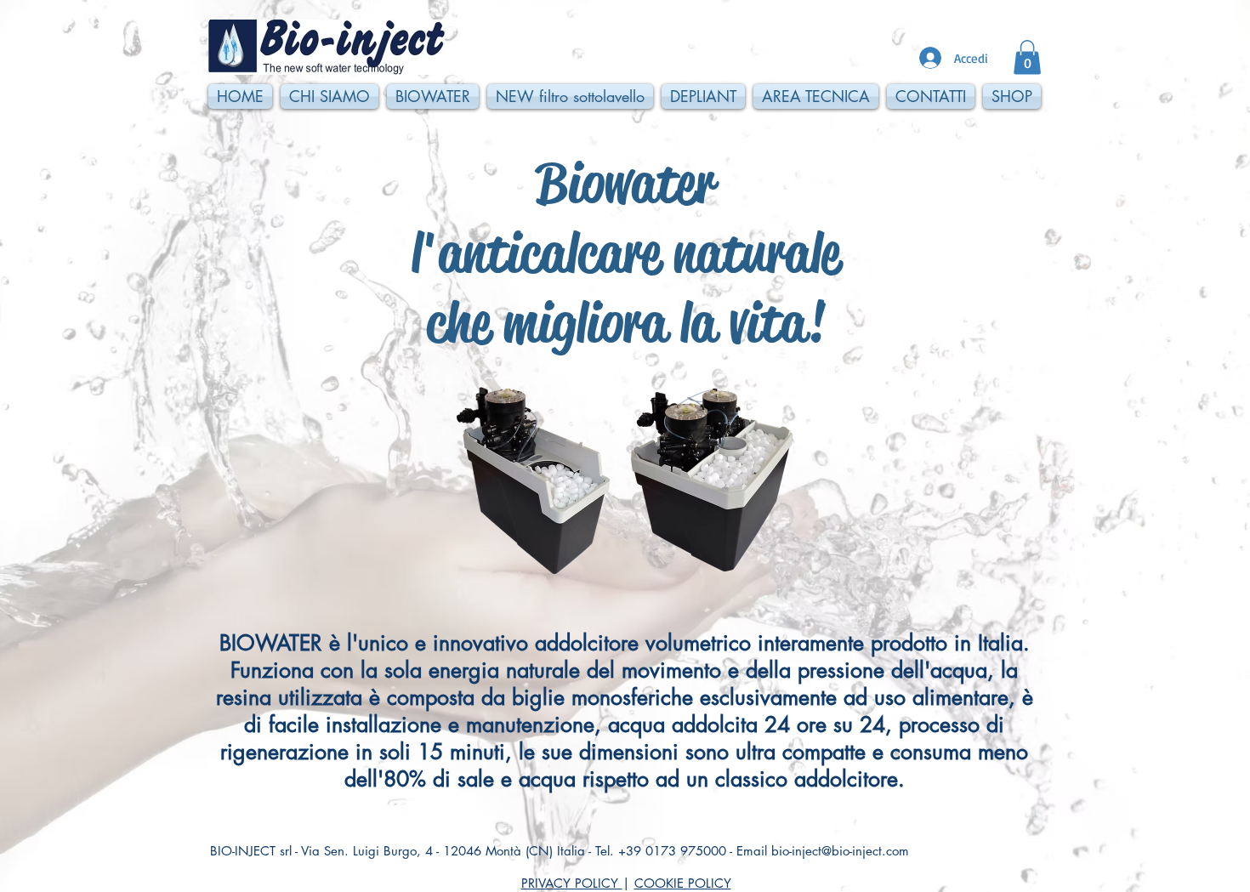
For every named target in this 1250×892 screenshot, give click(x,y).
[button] (1027, 57)
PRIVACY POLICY (571, 883)
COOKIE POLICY (682, 883)
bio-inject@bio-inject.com (840, 851)
